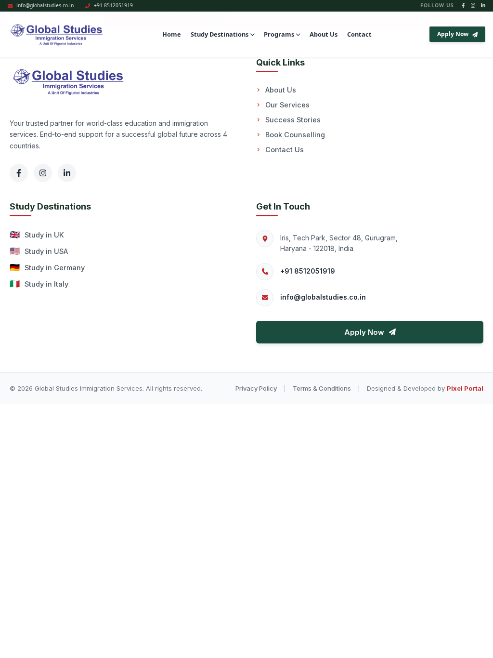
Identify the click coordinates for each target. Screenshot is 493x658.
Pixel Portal (465, 388)
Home (171, 34)
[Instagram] (43, 173)
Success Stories (293, 120)
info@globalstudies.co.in (323, 297)
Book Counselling (295, 135)
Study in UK (37, 234)
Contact (359, 34)
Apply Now (452, 34)
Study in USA (39, 251)
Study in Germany (47, 267)
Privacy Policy (256, 388)
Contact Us (284, 149)
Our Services (287, 105)
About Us (323, 34)
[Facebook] (19, 173)
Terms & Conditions (322, 388)
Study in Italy (39, 284)
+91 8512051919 (307, 271)
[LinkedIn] (67, 173)
